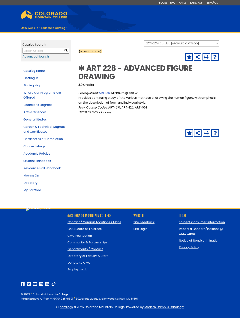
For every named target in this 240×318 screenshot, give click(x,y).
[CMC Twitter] (29, 284)
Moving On (31, 175)
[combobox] (181, 43)
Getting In (30, 78)
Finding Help (32, 85)
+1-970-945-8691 (61, 299)
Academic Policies (36, 153)
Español (212, 2)
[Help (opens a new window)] (215, 57)
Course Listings (34, 146)
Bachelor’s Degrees (37, 105)
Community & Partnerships (87, 242)
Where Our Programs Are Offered (42, 95)
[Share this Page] (197, 57)
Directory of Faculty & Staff (88, 256)
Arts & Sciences (34, 112)
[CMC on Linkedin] (47, 284)
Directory (30, 183)
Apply (182, 2)
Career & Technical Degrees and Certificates (44, 129)
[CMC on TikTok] (54, 284)
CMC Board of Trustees (85, 229)
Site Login (140, 229)
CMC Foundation (80, 235)
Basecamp (196, 2)
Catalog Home (34, 71)
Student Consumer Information (202, 222)
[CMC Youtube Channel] (35, 284)
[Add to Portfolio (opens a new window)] (189, 57)
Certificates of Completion (43, 139)
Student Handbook (37, 161)
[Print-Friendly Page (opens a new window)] (206, 57)
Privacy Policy (189, 247)
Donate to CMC (79, 262)
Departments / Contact (85, 249)
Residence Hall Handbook (42, 168)
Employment (77, 269)
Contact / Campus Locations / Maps (94, 222)
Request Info (167, 2)
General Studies (35, 119)
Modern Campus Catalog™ (164, 307)
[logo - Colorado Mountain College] (44, 19)
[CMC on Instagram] (41, 284)
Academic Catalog (53, 28)
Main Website (29, 28)
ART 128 (104, 93)
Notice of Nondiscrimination (199, 240)
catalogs (66, 307)
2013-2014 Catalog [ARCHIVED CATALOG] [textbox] (172, 43)
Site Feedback (144, 222)
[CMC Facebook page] (23, 284)
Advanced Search (35, 56)
